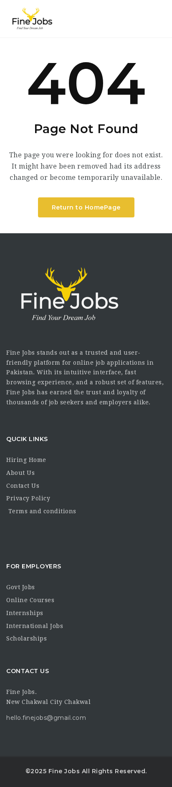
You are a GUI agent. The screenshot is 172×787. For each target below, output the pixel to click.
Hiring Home (26, 460)
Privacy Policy (28, 498)
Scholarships (26, 638)
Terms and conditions (41, 511)
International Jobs (34, 626)
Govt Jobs (20, 587)
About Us (20, 472)
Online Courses (30, 600)
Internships (24, 613)
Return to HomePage (86, 207)
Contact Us (22, 485)
